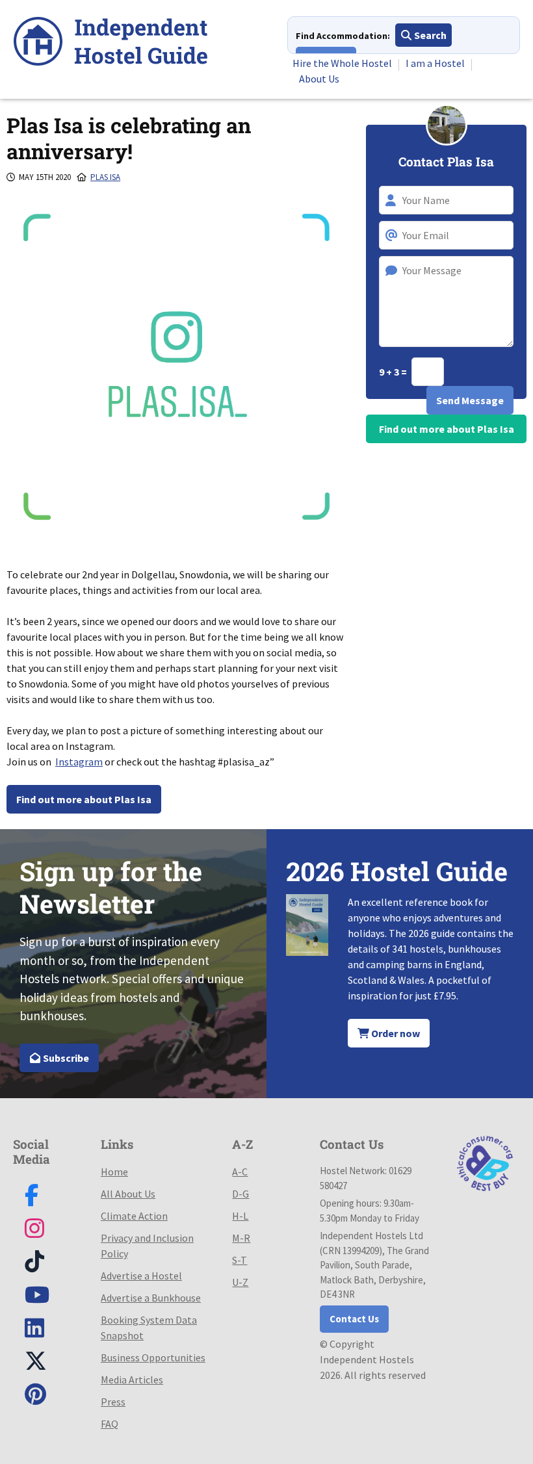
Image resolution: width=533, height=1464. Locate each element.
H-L (240, 1215)
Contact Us (354, 1319)
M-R (241, 1237)
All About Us (128, 1193)
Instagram (79, 761)
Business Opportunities (153, 1357)
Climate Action (134, 1215)
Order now (394, 1033)
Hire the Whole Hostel (342, 63)
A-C (240, 1171)
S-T (239, 1259)
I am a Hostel (435, 63)
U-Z (240, 1282)
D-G (240, 1193)
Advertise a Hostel (141, 1275)
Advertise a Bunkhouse (151, 1297)
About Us (319, 78)
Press (113, 1401)
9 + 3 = (394, 371)
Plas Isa (105, 177)
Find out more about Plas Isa (83, 799)
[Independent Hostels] (110, 43)
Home (114, 1171)
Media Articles (132, 1379)
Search (429, 35)
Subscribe (65, 1057)
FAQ (109, 1423)
